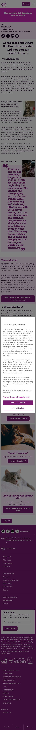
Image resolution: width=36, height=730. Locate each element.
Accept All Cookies (18, 403)
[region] (18, 365)
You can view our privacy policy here (16, 397)
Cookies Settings (18, 408)
